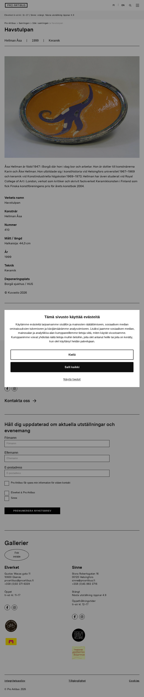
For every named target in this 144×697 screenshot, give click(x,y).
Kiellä (72, 354)
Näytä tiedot (72, 379)
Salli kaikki (72, 367)
